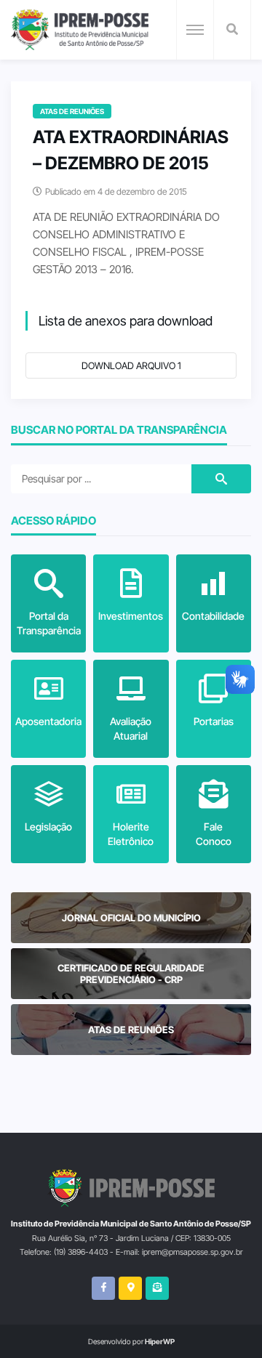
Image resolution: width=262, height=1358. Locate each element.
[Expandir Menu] (195, 30)
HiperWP (160, 1341)
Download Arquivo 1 (131, 365)
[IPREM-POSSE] (79, 29)
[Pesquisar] (232, 30)
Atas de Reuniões (72, 111)
